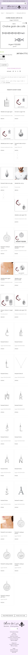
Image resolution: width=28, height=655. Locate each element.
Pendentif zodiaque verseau (5, 247)
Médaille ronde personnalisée (18, 279)
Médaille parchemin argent (7, 143)
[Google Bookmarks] (18, 71)
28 (2, 190)
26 (16, 150)
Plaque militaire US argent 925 (7, 311)
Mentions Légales (14, 640)
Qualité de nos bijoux (14, 636)
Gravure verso (17, 187)
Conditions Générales (14, 639)
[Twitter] (13, 71)
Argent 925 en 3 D (18, 147)
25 (16, 507)
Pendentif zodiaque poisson (19, 533)
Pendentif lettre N (5, 405)
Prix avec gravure (4, 314)
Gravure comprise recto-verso (7, 115)
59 (16, 118)
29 (2, 348)
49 (2, 150)
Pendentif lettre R (18, 405)
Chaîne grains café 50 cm (14, 18)
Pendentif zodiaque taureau (19, 564)
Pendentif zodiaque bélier (6, 564)
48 (16, 190)
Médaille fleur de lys (19, 183)
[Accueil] (14, 7)
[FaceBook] (20, 71)
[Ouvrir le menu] (2, 8)
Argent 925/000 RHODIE (6, 345)
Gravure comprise (18, 282)
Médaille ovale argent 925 (21, 215)
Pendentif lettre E (18, 342)
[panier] (25, 7)
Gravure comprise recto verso (20, 250)
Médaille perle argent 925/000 (19, 247)
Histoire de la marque (14, 631)
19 (16, 444)
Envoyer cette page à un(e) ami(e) (14, 68)
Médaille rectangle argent (6, 111)
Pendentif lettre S (5, 437)
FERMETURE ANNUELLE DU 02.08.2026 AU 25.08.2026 (14, 1)
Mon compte (14, 634)
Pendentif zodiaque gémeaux (5, 596)
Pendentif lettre (18, 437)
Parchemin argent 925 (20, 111)
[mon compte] (23, 7)
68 (2, 118)
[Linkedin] (15, 71)
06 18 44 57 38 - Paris (14, 649)
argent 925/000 (4, 250)
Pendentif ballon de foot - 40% (20, 144)
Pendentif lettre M (19, 373)
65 (16, 222)
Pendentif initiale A (19, 500)
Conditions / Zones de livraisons (14, 637)
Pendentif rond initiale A (6, 532)
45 (2, 253)
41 (16, 253)
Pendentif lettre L (4, 373)
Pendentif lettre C (5, 342)
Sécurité (14, 633)
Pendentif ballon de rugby (7, 183)
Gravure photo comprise (19, 115)
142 (2, 317)
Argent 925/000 (4, 536)
